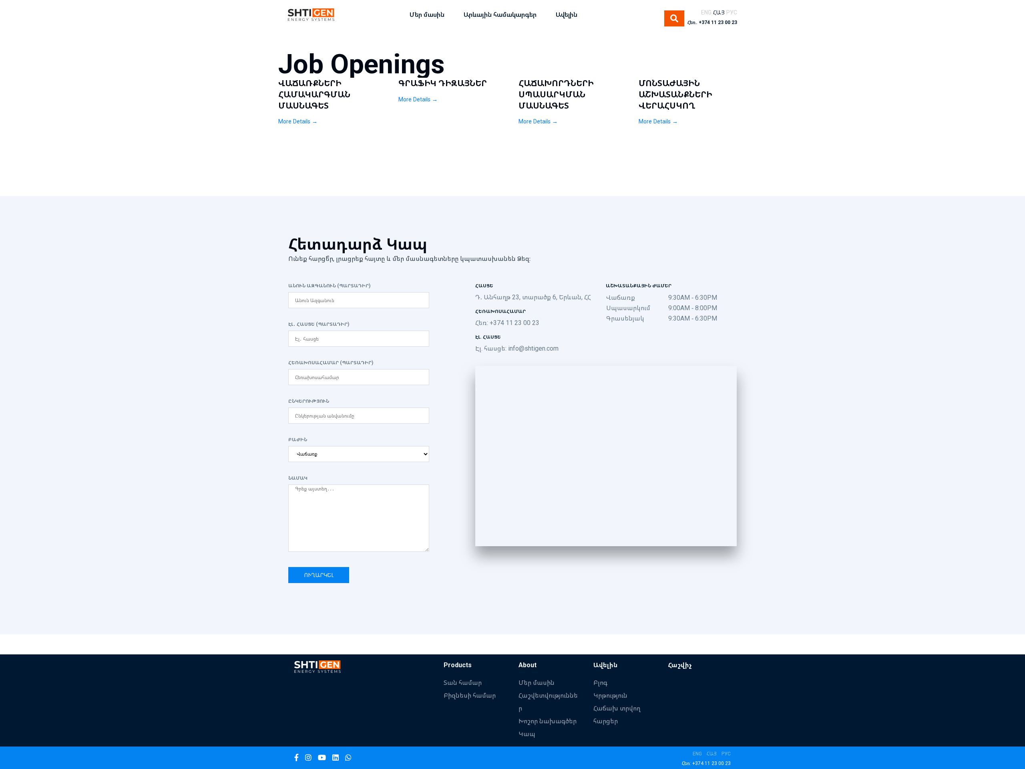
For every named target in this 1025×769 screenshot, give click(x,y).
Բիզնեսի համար (470, 695)
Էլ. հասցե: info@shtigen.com (517, 348)
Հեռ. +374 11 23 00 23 (712, 22)
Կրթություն (610, 695)
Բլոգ (600, 682)
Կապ (527, 733)
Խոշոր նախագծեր (548, 721)
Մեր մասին (537, 682)
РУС (731, 12)
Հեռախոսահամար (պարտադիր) (330, 362)
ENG (706, 12)
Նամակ (298, 478)
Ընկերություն (308, 401)
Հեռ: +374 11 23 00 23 (507, 322)
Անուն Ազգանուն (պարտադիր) (329, 286)
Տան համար (463, 682)
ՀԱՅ (719, 12)
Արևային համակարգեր (500, 14)
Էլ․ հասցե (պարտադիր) (318, 324)
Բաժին (297, 439)
